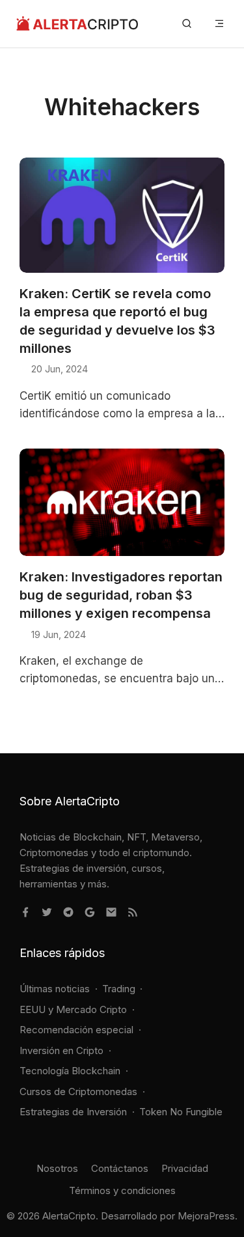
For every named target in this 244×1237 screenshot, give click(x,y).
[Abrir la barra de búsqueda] (186, 23)
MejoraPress (206, 1216)
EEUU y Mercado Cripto (73, 1009)
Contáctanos (119, 1168)
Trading (118, 988)
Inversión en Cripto (61, 1050)
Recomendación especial (76, 1029)
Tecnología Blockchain (70, 1070)
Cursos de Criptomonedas (78, 1091)
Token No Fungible (181, 1111)
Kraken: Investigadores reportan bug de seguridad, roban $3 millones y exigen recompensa (121, 595)
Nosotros (57, 1168)
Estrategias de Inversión (73, 1111)
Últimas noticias (55, 988)
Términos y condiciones (122, 1190)
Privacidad (184, 1168)
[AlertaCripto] (77, 23)
